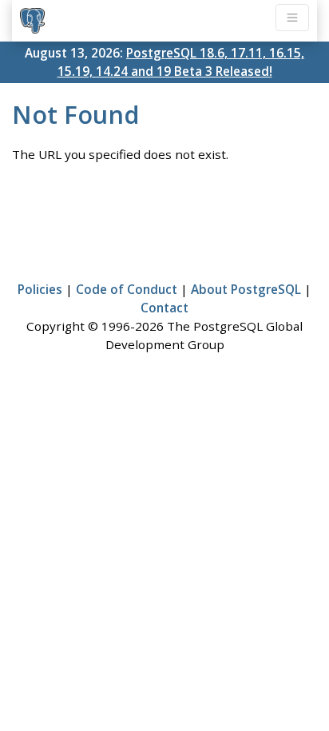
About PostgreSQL (246, 289)
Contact (164, 308)
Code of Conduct (126, 289)
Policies (40, 289)
